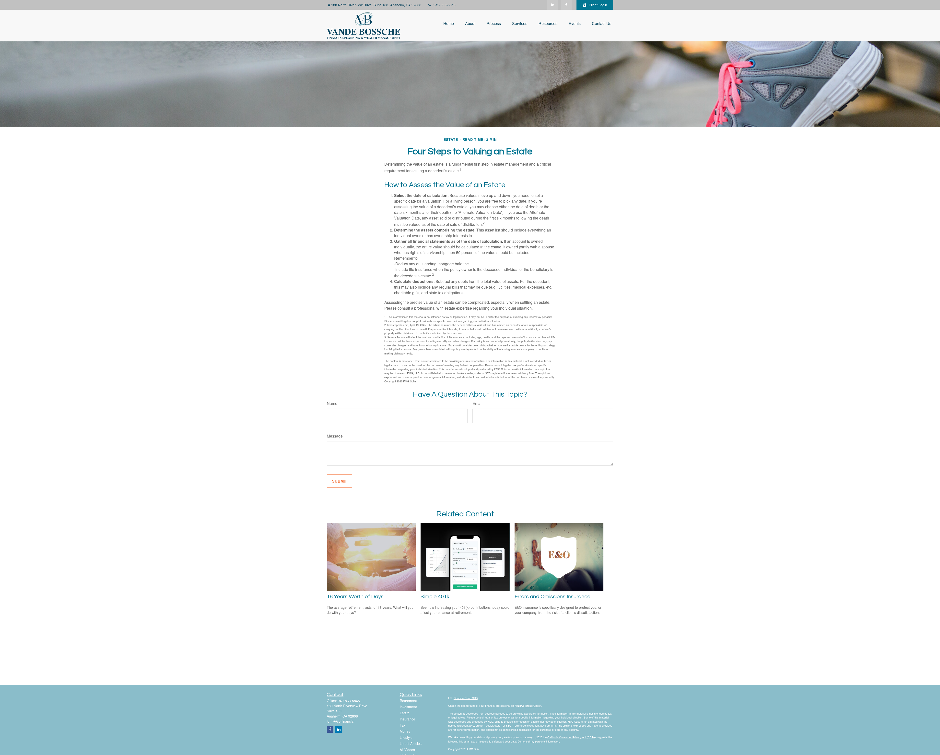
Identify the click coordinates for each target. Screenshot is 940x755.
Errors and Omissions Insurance (552, 596)
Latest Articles (411, 743)
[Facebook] (566, 5)
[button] (448, 23)
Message (335, 436)
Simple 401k (435, 596)
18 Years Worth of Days (355, 596)
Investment (408, 706)
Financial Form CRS (466, 698)
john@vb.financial (340, 721)
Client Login (598, 4)
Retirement (408, 700)
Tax (402, 725)
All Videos (407, 749)
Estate (405, 712)
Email (477, 403)
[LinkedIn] (552, 5)
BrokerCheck (533, 705)
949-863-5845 (445, 4)
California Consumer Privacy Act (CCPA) (571, 737)
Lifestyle (406, 737)
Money (405, 731)
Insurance (407, 719)
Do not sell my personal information (538, 741)
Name (332, 403)
